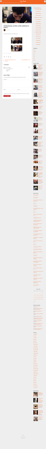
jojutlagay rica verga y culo (37, 217)
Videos (34, 60)
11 (35, 295)
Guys (12, 24)
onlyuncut (39, 155)
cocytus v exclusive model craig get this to (37, 252)
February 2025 (35, 365)
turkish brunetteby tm (40, 118)
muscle (34, 244)
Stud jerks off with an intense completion (40, 405)
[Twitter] (4, 57)
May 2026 (34, 339)
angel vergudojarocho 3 (23, 59)
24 (34, 299)
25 (35, 299)
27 (38, 299)
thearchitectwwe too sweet (40, 106)
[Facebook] (6, 57)
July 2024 (34, 377)
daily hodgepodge (35, 194)
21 (39, 297)
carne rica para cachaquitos (37, 246)
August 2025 (35, 354)
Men (13, 24)
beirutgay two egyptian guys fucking (37, 309)
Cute (9, 24)
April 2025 (34, 361)
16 (42, 295)
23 (42, 297)
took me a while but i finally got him (37, 268)
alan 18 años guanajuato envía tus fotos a (40, 87)
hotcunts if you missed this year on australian (10, 60)
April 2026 (34, 341)
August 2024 (35, 375)
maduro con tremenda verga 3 (40, 167)
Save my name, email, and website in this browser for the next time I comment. (17, 93)
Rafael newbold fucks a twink (38, 314)
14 (39, 295)
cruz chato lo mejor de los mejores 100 (37, 275)
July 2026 (34, 335)
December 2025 (35, 347)
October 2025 (35, 351)
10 (34, 295)
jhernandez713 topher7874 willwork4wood (37, 282)
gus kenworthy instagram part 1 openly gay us (40, 73)
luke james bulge (39, 316)
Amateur (6, 24)
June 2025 (34, 358)
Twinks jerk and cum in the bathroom (40, 417)
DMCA (22, 438)
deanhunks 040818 (36, 284)
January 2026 (35, 346)
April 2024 (34, 382)
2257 (24, 438)
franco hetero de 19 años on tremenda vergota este (40, 94)
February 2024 (35, 385)
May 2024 (34, 380)
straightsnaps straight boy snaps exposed (40, 180)
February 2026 (35, 344)
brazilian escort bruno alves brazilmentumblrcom (37, 227)
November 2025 (35, 349)
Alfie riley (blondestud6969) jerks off (40, 393)
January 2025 (35, 366)
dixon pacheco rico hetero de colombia (37, 265)
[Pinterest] (8, 57)
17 (34, 297)
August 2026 (35, 334)
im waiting (39, 123)
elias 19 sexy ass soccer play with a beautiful (38, 272)
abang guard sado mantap (37, 326)
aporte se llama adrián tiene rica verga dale (38, 258)
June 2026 (34, 337)
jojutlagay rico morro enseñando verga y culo (38, 279)
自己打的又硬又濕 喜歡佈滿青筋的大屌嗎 (40, 100)
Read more (40, 69)
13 (38, 295)
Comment (5, 79)
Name (5, 89)
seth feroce (40, 149)
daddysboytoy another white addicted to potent (16, 26)
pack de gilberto (35, 197)
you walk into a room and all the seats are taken (38, 324)
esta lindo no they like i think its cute (37, 215)
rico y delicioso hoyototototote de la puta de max (40, 174)
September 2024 (35, 373)
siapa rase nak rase (40, 186)
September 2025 (35, 353)
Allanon (7, 29)
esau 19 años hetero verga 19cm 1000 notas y (40, 130)
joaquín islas (35, 255)
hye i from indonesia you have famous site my (37, 224)
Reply (29, 67)
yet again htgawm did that (40, 112)
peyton (34, 211)
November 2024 (35, 370)
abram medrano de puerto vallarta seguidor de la (40, 66)
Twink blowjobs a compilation (37, 321)
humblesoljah (35, 205)
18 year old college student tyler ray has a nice (40, 79)
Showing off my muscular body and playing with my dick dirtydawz (40, 412)
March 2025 (35, 363)
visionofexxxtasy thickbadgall (37, 249)
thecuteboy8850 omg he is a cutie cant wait (38, 209)
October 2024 (35, 372)
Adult (4, 24)
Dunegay (9, 67)
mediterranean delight (40, 161)
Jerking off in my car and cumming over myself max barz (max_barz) (40, 400)
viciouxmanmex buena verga (40, 137)
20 (38, 297)
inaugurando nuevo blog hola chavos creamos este (37, 221)
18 (35, 297)
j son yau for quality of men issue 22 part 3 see (38, 200)
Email (19, 89)
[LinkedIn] (11, 57)
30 (42, 299)
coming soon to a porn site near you (37, 241)
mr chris (34, 203)
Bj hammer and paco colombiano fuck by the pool (38, 318)
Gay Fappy (22, 437)
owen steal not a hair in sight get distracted (38, 238)
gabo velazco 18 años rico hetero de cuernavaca (38, 329)
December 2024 (35, 368)
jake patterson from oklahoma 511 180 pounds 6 (37, 261)
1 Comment (9, 53)
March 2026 (35, 342)
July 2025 (34, 356)
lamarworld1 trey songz (37, 311)
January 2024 (35, 387)
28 (39, 299)
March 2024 (35, 384)
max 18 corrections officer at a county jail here (37, 234)
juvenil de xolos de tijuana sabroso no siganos (40, 143)
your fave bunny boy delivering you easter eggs (37, 231)
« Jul (34, 302)
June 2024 (34, 378)
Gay (10, 24)
